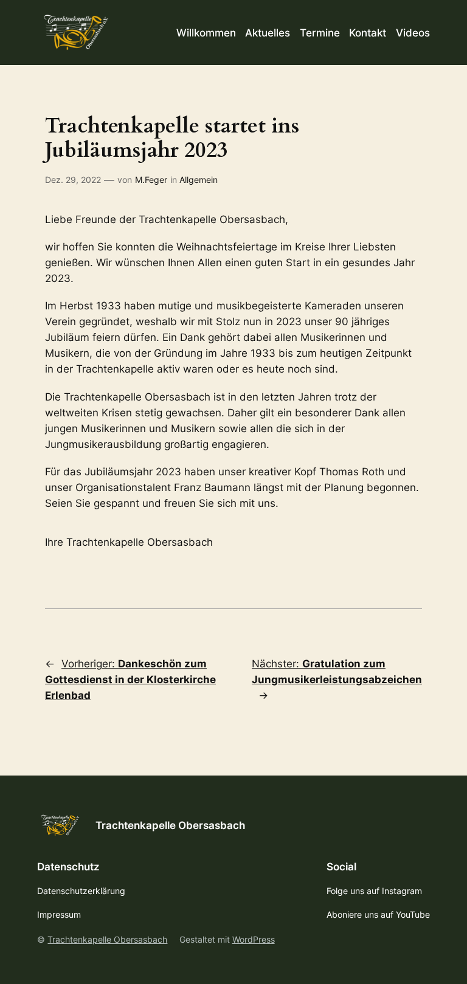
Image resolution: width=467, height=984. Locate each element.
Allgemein (198, 179)
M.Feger (151, 179)
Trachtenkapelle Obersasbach (170, 825)
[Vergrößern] (406, 538)
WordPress (253, 939)
